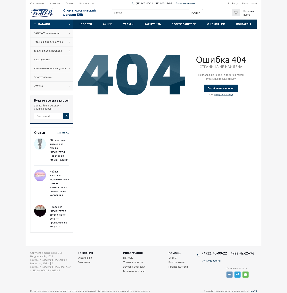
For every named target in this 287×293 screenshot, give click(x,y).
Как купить (152, 24)
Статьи (172, 257)
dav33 (253, 291)
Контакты (243, 24)
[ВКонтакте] (229, 275)
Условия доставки (134, 266)
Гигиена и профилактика (48, 41)
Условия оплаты (133, 262)
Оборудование (43, 77)
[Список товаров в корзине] (243, 15)
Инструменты (42, 59)
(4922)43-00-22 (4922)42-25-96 (154, 3)
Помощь (174, 253)
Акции (107, 24)
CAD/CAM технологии (47, 33)
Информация (133, 253)
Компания (85, 253)
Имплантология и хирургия (50, 68)
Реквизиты (84, 262)
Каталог (44, 24)
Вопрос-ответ (177, 262)
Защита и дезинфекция (48, 50)
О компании (216, 24)
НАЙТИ (196, 12)
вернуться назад (223, 94)
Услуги (128, 24)
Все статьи (63, 133)
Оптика (38, 85)
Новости (85, 24)
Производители (184, 24)
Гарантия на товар (134, 271)
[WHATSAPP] (245, 275)
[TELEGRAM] (237, 275)
